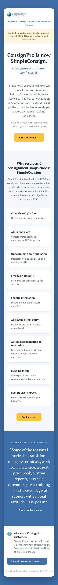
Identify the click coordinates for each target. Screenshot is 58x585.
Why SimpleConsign (16, 21)
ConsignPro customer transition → (27, 561)
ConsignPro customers (40, 21)
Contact (29, 25)
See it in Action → (29, 137)
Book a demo (29, 417)
